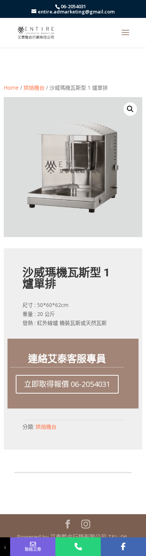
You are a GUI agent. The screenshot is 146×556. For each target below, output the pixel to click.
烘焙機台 (34, 87)
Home (11, 87)
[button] (130, 109)
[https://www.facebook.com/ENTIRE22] (123, 546)
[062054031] (78, 546)
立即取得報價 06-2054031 (67, 384)
